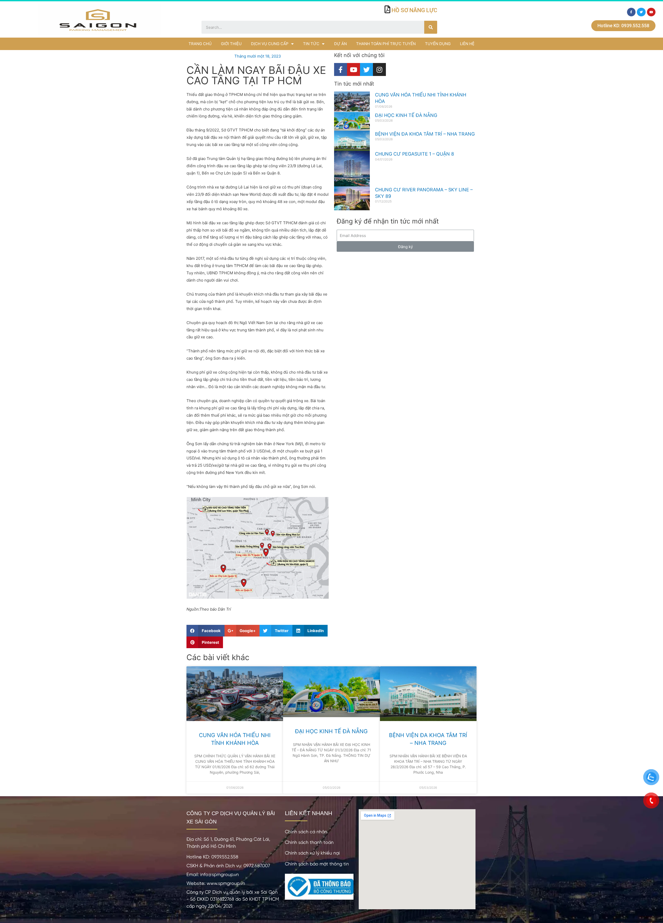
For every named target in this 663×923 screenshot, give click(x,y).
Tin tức (311, 43)
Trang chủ (200, 43)
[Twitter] (641, 12)
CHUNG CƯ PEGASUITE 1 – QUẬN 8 (414, 154)
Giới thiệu (231, 43)
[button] (623, 25)
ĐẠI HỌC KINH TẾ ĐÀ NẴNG (406, 115)
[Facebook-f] (631, 12)
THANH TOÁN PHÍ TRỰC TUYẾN (386, 43)
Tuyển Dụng (438, 43)
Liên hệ (467, 43)
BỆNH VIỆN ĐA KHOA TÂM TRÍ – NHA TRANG (425, 134)
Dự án (340, 43)
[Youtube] (651, 12)
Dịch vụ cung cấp (270, 43)
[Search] (430, 27)
